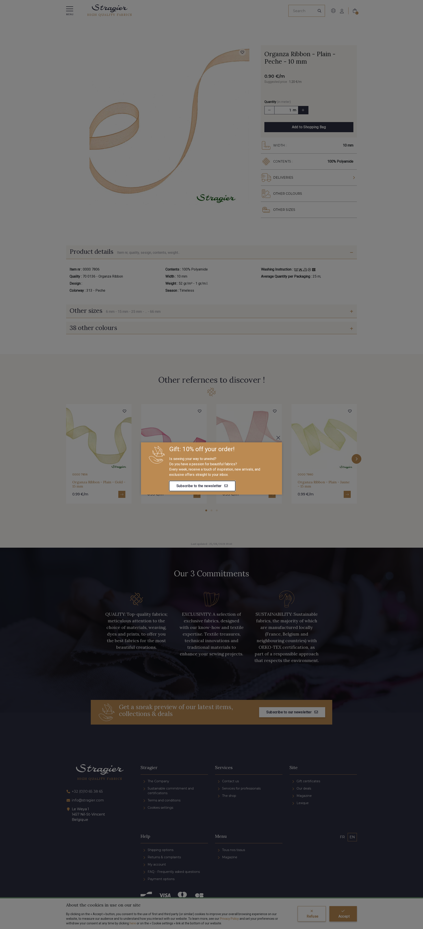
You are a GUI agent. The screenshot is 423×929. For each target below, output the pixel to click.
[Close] (278, 437)
